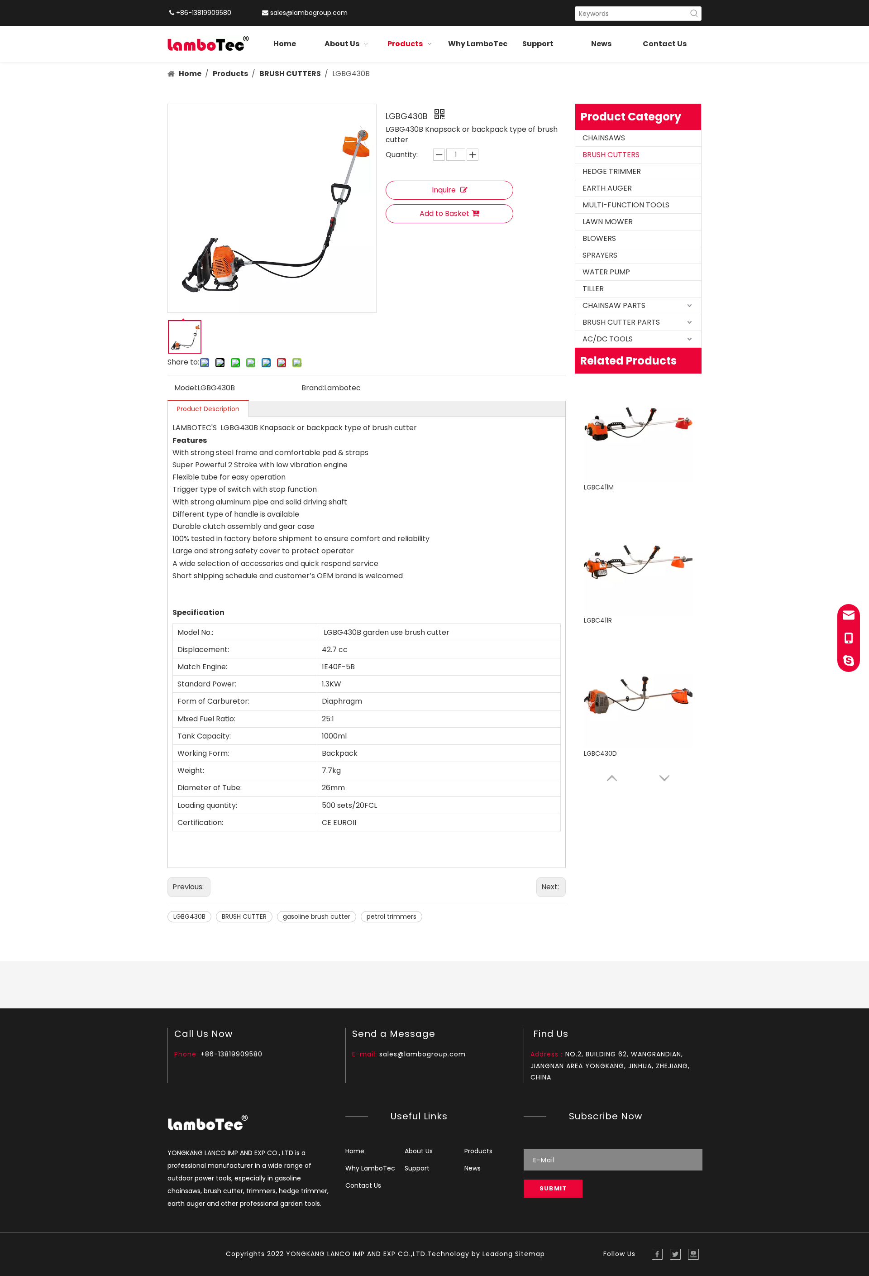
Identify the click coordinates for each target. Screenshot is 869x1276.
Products (478, 1151)
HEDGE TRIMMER (612, 171)
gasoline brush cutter (316, 916)
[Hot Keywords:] (694, 13)
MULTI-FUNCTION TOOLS (626, 205)
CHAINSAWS (604, 138)
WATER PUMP (606, 272)
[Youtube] (693, 1254)
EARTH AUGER (607, 188)
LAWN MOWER (608, 221)
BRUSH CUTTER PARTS (621, 322)
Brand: (312, 388)
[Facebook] (657, 1254)
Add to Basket (444, 213)
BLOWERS (599, 238)
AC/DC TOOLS (608, 339)
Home (354, 1151)
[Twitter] (675, 1254)
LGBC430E (600, 753)
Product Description (208, 408)
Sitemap (530, 1253)
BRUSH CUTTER (244, 916)
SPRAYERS (600, 255)
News (472, 1168)
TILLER (593, 288)
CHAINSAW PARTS (614, 305)
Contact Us (363, 1185)
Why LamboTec (370, 1168)
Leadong (497, 1253)
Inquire (444, 190)
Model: (185, 388)
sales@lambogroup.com (309, 12)
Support (417, 1168)
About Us (419, 1151)
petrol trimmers (391, 916)
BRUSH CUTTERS (611, 154)
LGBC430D (600, 620)
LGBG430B (189, 916)
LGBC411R (598, 487)
